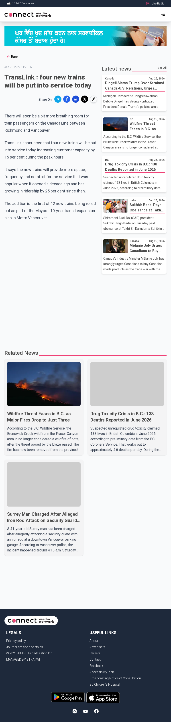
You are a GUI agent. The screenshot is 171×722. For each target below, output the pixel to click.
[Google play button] (68, 697)
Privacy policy (16, 641)
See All (162, 67)
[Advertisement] (85, 309)
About (94, 641)
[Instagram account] (74, 711)
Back (14, 57)
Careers (95, 653)
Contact (95, 659)
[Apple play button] (103, 697)
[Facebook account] (96, 711)
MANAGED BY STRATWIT (24, 659)
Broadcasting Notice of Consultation (115, 678)
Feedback (96, 666)
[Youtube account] (85, 711)
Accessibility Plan (102, 672)
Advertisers (97, 647)
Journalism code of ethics (24, 647)
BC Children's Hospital (105, 684)
